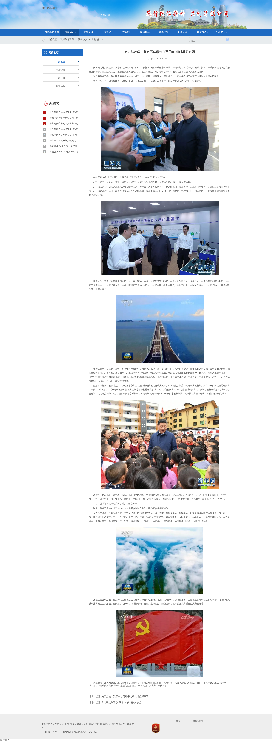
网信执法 (201, 32)
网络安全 (182, 32)
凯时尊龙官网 (49, 7)
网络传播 (164, 32)
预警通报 (60, 86)
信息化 (107, 32)
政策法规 (126, 32)
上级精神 (95, 39)
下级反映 (60, 78)
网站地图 (5, 740)
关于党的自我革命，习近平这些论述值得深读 (125, 696)
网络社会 (145, 32)
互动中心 (220, 32)
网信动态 (69, 32)
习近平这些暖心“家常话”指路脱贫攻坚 (121, 702)
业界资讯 (88, 32)
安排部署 (60, 70)
